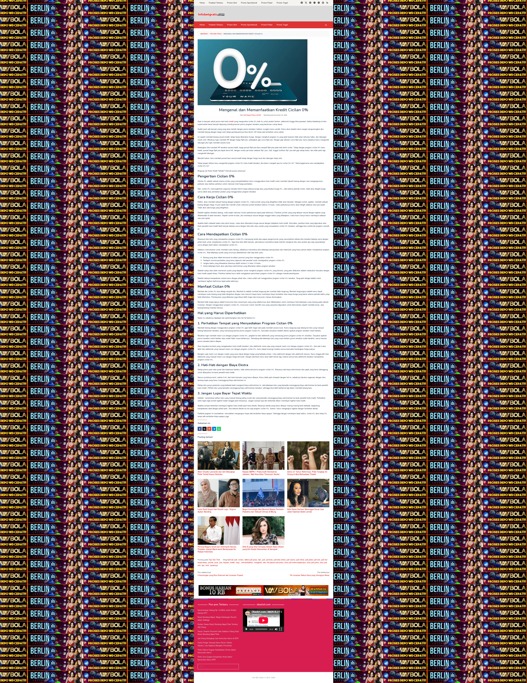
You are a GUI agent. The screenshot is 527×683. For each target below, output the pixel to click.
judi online (300, 559)
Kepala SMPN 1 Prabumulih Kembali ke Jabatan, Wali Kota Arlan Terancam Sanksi (261, 473)
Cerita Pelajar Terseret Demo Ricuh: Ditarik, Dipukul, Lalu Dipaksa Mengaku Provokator (215, 644)
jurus (216, 562)
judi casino (291, 559)
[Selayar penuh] (280, 629)
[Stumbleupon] (319, 3)
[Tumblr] (314, 3)
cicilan (240, 559)
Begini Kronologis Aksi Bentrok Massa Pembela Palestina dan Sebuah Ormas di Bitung (263, 510)
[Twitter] (306, 3)
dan (259, 559)
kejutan (226, 562)
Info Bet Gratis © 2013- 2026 (263, 677)
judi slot (317, 559)
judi (263, 559)
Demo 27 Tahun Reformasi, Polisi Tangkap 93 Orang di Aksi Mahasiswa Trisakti (307, 473)
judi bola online (279, 559)
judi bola (269, 559)
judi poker (309, 559)
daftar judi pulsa (250, 559)
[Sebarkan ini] (200, 429)
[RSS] (327, 3)
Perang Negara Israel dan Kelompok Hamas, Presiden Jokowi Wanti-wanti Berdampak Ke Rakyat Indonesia (217, 549)
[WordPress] (323, 3)
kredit (231, 121)
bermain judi (232, 559)
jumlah (210, 562)
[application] (263, 620)
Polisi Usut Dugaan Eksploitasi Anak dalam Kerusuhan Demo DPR (215, 658)
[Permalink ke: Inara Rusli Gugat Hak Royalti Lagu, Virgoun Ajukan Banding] (219, 493)
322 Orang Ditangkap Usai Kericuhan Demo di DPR (218, 638)
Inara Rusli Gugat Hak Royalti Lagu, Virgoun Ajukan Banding (217, 510)
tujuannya (214, 565)
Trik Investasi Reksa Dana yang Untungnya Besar (309, 573)
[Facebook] (302, 3)
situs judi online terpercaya (295, 562)
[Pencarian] (326, 24)
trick (207, 565)
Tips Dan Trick (214, 559)
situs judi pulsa (313, 562)
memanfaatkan (247, 562)
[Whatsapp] (219, 429)
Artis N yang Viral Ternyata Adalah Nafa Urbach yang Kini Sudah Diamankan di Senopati (263, 547)
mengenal (258, 562)
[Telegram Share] (214, 429)
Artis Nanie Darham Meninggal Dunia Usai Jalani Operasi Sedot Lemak (305, 510)
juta (220, 562)
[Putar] (246, 629)
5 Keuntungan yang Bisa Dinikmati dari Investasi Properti (220, 573)
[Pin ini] (209, 429)
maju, (238, 562)
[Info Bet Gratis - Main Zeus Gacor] (211, 14)
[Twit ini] (204, 429)
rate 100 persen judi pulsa (273, 562)
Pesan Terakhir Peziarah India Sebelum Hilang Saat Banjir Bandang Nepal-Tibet (218, 632)
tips (203, 565)
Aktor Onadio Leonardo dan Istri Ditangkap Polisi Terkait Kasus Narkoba (216, 473)
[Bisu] (276, 629)
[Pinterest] (310, 3)
